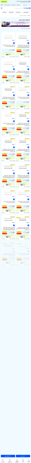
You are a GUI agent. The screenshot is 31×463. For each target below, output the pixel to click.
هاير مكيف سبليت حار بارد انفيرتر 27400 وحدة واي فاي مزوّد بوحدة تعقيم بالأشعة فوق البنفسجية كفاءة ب (8, 176)
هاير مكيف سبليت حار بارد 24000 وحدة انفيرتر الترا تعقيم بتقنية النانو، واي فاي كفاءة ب (22, 124)
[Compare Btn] (16, 56)
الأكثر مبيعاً (11, 12)
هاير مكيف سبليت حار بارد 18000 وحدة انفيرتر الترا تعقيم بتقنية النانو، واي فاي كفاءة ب (22, 150)
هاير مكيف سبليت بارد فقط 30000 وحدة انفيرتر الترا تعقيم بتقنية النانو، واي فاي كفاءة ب (22, 72)
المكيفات (4, 12)
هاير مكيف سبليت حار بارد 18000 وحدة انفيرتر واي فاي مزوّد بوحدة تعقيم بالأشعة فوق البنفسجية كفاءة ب (23, 46)
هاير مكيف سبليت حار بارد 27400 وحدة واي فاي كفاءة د (9, 202)
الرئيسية (28, 15)
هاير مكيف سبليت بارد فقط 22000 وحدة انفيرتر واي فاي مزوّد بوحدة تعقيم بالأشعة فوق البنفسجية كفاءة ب (8, 228)
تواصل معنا (13, 4)
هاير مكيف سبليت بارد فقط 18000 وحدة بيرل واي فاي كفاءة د (9, 46)
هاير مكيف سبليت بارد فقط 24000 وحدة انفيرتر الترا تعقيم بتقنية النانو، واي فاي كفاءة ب (8, 98)
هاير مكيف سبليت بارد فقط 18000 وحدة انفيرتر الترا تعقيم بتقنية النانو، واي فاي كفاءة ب (8, 150)
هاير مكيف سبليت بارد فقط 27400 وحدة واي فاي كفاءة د (9, 124)
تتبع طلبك (18, 4)
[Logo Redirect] (28, 8)
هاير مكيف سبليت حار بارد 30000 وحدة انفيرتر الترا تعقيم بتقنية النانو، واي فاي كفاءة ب (22, 228)
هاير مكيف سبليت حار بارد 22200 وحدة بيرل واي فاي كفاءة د (23, 202)
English (2, 4)
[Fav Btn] (18, 56)
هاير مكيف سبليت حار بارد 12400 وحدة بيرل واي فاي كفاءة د (9, 72)
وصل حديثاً (18, 12)
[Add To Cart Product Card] (28, 43)
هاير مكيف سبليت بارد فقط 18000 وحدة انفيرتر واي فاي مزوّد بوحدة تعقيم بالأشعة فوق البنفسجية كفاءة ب (23, 176)
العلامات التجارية (7, 4)
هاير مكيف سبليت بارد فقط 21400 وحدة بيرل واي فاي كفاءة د (23, 98)
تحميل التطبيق (4, 1)
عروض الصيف (25, 12)
